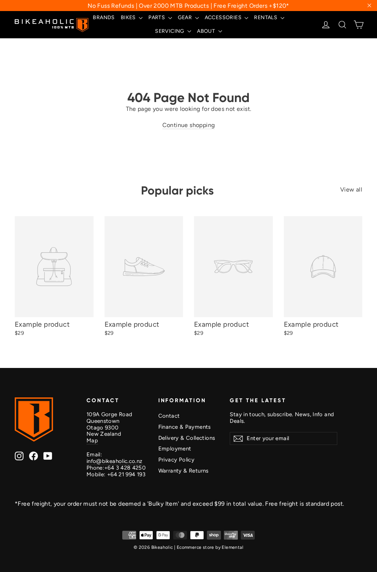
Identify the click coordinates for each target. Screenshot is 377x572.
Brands (103, 17)
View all (351, 189)
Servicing (170, 31)
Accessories (224, 17)
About (206, 31)
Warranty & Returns (183, 470)
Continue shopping (188, 125)
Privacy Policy (176, 459)
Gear (185, 17)
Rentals (266, 17)
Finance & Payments (184, 427)
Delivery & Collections (186, 438)
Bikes (129, 17)
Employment (174, 448)
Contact (169, 416)
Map (92, 440)
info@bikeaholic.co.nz (114, 461)
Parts (157, 17)
